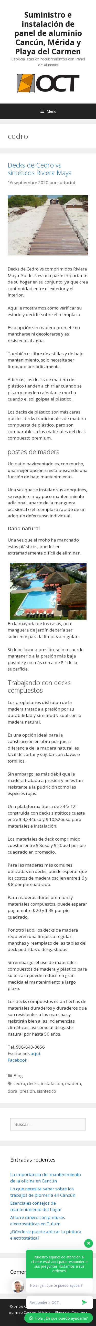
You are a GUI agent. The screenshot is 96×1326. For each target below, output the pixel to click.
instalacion (52, 1083)
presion (27, 1091)
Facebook (17, 1060)
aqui (35, 1053)
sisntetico (46, 1091)
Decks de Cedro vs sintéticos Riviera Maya (40, 169)
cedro (19, 1083)
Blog (18, 1075)
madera (73, 1083)
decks (33, 1083)
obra (12, 1091)
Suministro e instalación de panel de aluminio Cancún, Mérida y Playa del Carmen (48, 33)
